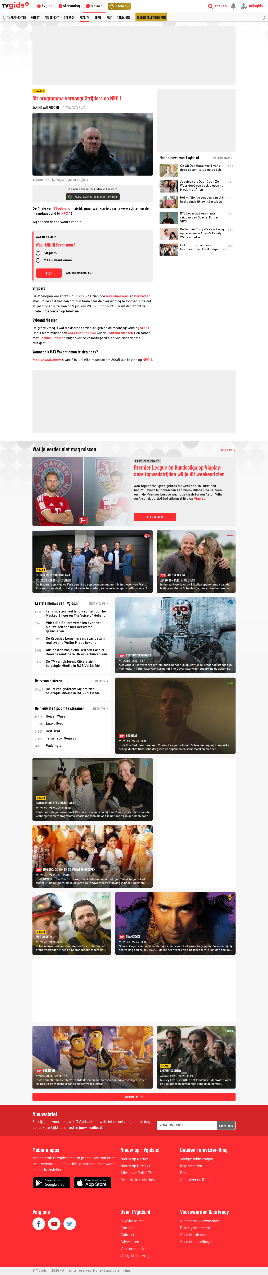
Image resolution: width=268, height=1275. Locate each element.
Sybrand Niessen (120, 333)
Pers (183, 1173)
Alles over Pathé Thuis (138, 1173)
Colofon (127, 1235)
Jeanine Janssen (52, 338)
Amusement (52, 17)
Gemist (35, 17)
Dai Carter (142, 296)
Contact (127, 1228)
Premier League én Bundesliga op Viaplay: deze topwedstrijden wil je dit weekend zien (179, 471)
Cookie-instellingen (197, 1242)
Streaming (123, 17)
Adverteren (129, 1242)
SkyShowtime (132, 1221)
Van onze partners (135, 1249)
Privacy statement (195, 1228)
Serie (98, 17)
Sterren (69, 17)
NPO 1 (66, 214)
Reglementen (191, 1166)
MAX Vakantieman (58, 261)
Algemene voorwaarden (199, 1221)
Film (109, 17)
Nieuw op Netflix (134, 1159)
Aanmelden (226, 1126)
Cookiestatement (194, 1235)
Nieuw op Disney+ (135, 1166)
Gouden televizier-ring (151, 17)
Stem (49, 273)
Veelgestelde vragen (196, 1159)
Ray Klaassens (117, 296)
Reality (84, 17)
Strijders (60, 209)
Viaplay (199, 499)
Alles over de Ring (195, 1180)
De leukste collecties (137, 1180)
